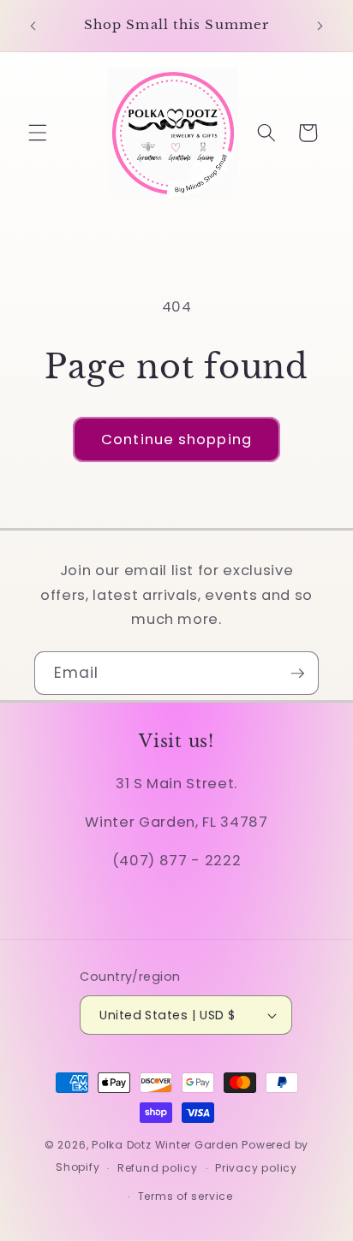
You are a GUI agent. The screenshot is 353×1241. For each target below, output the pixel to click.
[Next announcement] (320, 26)
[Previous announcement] (33, 26)
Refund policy (157, 1168)
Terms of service (185, 1196)
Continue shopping (176, 439)
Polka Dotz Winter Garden (165, 1144)
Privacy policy (256, 1168)
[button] (37, 132)
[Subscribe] (297, 673)
